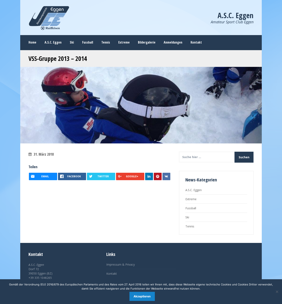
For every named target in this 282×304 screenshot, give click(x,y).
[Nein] (277, 292)
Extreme (191, 199)
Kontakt (111, 274)
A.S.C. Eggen (193, 190)
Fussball (190, 208)
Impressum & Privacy (120, 264)
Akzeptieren (142, 296)
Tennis (189, 226)
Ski (187, 217)
